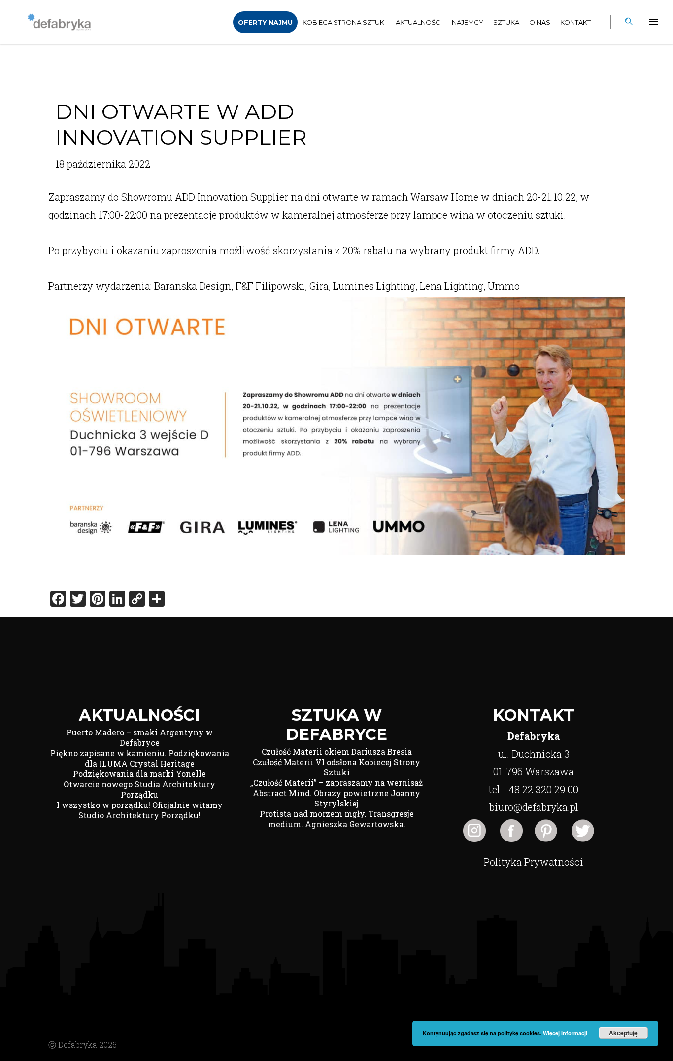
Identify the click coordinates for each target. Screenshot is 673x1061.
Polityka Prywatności (533, 861)
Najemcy (467, 22)
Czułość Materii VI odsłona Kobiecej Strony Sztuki (336, 767)
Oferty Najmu (265, 22)
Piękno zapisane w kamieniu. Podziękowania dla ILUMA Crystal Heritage (139, 758)
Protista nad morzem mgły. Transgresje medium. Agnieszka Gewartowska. (337, 818)
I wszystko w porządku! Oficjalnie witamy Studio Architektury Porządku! (140, 810)
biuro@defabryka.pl (533, 807)
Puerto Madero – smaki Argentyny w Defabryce (140, 737)
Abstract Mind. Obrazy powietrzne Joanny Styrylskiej (336, 798)
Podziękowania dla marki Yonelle (139, 773)
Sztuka (506, 22)
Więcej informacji (565, 1033)
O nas (539, 22)
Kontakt (575, 22)
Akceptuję (623, 1032)
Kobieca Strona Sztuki (344, 22)
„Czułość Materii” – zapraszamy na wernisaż (336, 782)
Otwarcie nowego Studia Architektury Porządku (139, 789)
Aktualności (419, 22)
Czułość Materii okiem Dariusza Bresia (337, 751)
